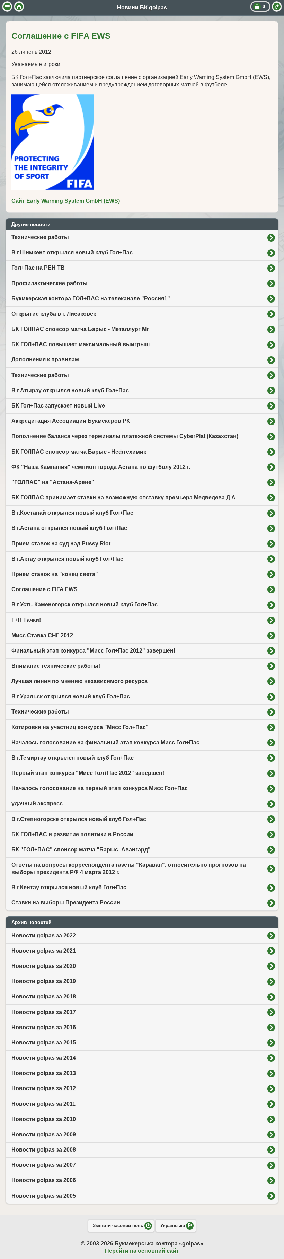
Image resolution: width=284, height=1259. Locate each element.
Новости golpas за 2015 (43, 1043)
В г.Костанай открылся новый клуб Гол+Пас (72, 513)
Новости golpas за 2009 (43, 1134)
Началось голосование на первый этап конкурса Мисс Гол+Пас (99, 788)
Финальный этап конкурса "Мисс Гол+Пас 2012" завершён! (93, 651)
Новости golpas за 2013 (43, 1073)
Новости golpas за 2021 (43, 951)
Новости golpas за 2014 (43, 1058)
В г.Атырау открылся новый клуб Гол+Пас (70, 390)
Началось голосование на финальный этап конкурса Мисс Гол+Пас (105, 742)
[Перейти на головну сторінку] (19, 6)
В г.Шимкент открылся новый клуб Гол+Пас (72, 252)
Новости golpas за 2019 (43, 981)
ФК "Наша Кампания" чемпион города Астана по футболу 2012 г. (100, 467)
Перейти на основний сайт (142, 1251)
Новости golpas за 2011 (43, 1104)
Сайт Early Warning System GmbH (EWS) (65, 201)
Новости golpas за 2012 (43, 1088)
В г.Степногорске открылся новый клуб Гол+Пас (78, 819)
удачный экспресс (37, 803)
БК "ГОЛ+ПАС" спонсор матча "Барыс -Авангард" (81, 850)
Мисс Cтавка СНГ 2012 (42, 635)
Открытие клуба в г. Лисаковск (53, 314)
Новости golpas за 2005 (43, 1196)
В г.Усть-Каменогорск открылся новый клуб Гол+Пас (84, 604)
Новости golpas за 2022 (43, 935)
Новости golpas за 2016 (43, 1027)
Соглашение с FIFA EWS (44, 589)
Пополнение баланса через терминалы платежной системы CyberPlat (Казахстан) (124, 436)
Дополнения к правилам (45, 359)
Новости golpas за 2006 (43, 1180)
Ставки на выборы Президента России (65, 903)
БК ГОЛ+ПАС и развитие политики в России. (73, 834)
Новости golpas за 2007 (43, 1165)
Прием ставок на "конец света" (54, 574)
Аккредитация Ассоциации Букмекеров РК (70, 421)
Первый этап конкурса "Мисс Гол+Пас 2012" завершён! (87, 773)
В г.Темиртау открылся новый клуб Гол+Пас (72, 758)
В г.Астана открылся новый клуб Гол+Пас (69, 528)
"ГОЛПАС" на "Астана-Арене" (52, 482)
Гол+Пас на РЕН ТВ (38, 268)
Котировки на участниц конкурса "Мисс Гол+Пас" (80, 727)
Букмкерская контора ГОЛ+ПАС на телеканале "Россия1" (90, 298)
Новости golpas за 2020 (43, 966)
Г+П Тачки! (26, 620)
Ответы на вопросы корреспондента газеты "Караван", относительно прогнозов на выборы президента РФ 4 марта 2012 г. (128, 868)
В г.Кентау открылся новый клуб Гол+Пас (68, 887)
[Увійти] (277, 6)
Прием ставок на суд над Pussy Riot (60, 544)
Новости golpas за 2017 (43, 1012)
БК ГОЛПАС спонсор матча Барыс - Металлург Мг (80, 329)
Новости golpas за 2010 (43, 1119)
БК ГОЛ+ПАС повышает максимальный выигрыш (80, 344)
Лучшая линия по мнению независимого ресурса (79, 681)
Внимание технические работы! (55, 666)
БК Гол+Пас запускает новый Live (58, 406)
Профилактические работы (49, 283)
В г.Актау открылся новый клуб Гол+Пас (67, 559)
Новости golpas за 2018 (43, 996)
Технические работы (40, 237)
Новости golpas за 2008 (43, 1150)
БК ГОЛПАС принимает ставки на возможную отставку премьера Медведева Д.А (123, 497)
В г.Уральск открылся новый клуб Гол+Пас (70, 696)
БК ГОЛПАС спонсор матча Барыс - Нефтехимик (78, 452)
